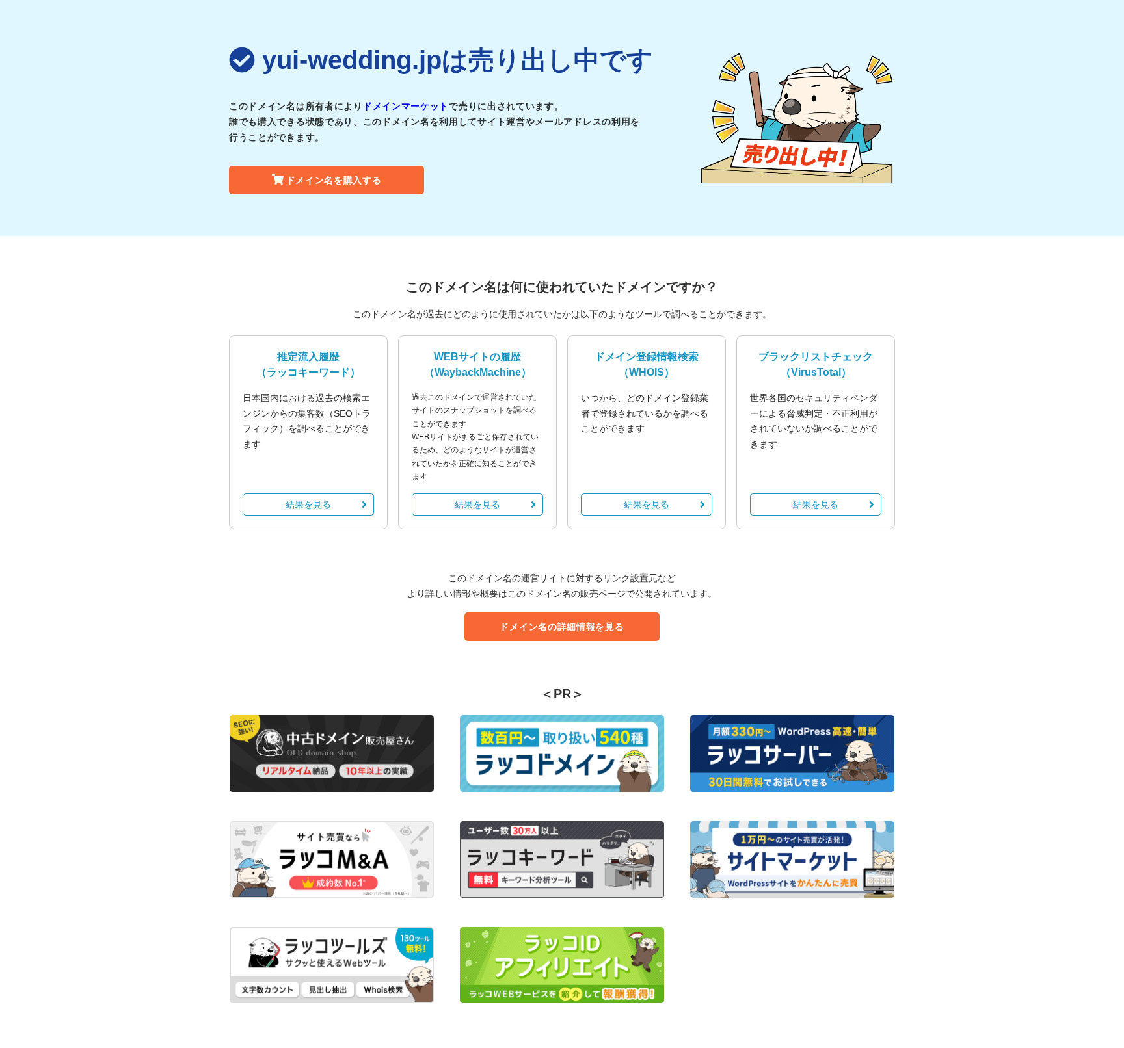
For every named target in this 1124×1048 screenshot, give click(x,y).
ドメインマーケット (406, 106)
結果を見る (308, 504)
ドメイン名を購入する (334, 180)
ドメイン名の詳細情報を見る (562, 627)
